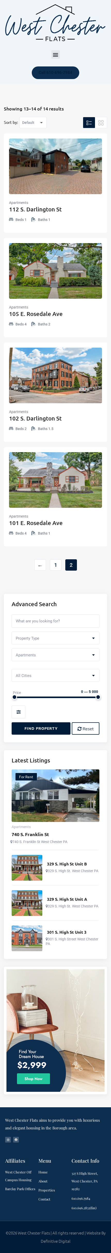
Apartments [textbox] (26, 655)
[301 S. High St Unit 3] (27, 938)
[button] (55, 54)
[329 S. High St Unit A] (27, 903)
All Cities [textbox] (23, 675)
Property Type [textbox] (27, 638)
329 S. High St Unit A (67, 899)
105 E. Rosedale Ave (36, 313)
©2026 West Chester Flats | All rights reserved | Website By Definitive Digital (56, 1237)
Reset (88, 728)
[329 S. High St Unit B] (27, 868)
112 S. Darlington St (35, 209)
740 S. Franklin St (30, 834)
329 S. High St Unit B (67, 863)
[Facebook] (16, 1140)
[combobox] (55, 638)
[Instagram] (8, 1140)
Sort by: (11, 122)
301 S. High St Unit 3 (66, 932)
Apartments (18, 202)
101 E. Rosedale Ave (36, 522)
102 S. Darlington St (35, 418)
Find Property (41, 728)
